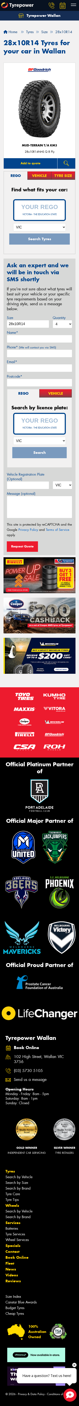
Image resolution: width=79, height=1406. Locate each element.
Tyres (10, 1171)
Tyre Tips (12, 1199)
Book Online (17, 1257)
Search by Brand (18, 1188)
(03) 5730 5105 (28, 1070)
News (10, 1269)
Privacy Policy (28, 530)
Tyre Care (12, 1194)
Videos (11, 1275)
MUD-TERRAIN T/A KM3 (39, 145)
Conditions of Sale (58, 1394)
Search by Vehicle (18, 1177)
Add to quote (30, 163)
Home (12, 32)
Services (12, 1222)
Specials (12, 1245)
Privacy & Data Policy (31, 1394)
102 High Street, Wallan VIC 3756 (39, 1059)
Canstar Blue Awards (21, 1302)
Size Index (13, 1296)
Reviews (13, 1281)
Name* (12, 332)
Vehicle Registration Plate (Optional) (25, 476)
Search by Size (16, 1182)
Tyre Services (15, 1234)
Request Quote (22, 546)
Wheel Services (17, 1240)
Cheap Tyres (14, 1313)
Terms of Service (57, 530)
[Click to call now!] (51, 5)
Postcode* (14, 376)
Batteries (11, 1228)
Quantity (59, 317)
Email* (12, 362)
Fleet (9, 1263)
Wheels (12, 1205)
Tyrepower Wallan (43, 15)
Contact (12, 1251)
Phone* (31, 347)
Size (10, 317)
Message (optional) (21, 493)
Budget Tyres (14, 1308)
